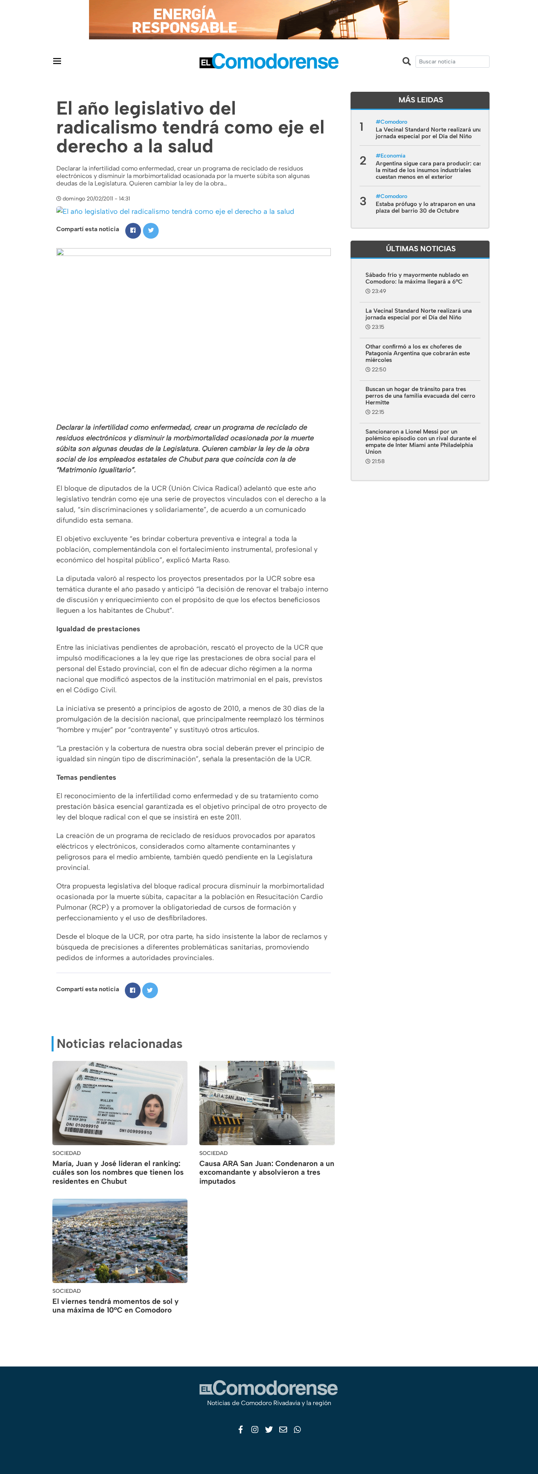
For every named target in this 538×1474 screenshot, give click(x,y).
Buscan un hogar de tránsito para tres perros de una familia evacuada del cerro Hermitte (420, 396)
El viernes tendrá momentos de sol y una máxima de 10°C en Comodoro (115, 1306)
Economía (392, 155)
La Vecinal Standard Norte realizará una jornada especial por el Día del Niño (429, 133)
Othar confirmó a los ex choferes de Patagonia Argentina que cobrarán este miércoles (417, 353)
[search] (453, 62)
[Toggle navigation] (57, 61)
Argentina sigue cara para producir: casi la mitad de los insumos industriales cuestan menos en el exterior (430, 170)
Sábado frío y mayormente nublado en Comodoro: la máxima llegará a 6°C (416, 278)
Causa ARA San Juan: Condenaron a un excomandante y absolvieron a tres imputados (266, 1172)
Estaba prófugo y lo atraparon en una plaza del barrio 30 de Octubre (425, 207)
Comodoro (393, 122)
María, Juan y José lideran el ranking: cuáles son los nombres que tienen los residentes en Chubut (118, 1172)
